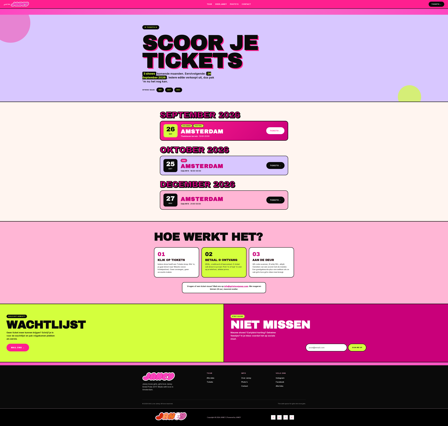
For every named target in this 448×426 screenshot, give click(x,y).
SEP (160, 90)
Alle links (279, 386)
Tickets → (275, 131)
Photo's (244, 382)
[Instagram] (285, 417)
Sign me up (357, 347)
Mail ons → (17, 347)
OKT (169, 90)
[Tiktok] (292, 417)
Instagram (280, 378)
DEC (178, 90)
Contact (244, 386)
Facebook (280, 382)
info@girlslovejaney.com (236, 286)
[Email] (279, 417)
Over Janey (246, 378)
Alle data (210, 378)
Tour (209, 4)
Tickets (210, 382)
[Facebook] (273, 417)
